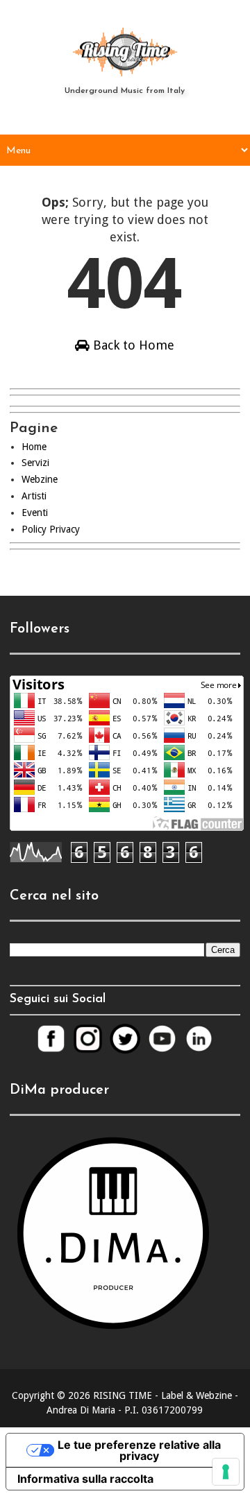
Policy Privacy (51, 529)
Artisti (34, 495)
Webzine (40, 479)
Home (34, 446)
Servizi (35, 462)
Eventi (35, 512)
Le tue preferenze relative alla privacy (139, 1450)
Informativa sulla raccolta (85, 1479)
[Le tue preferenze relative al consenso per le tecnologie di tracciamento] (225, 1472)
